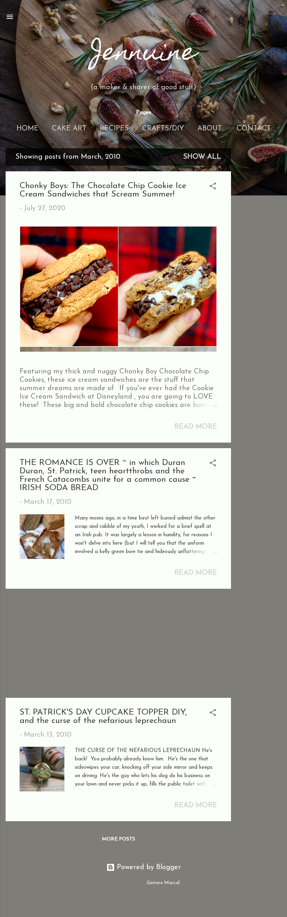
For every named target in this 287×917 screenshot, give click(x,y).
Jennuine (143, 54)
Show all (202, 156)
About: (210, 128)
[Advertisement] (259, 253)
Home (27, 128)
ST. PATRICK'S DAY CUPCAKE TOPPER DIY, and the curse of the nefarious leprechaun (103, 716)
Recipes (114, 128)
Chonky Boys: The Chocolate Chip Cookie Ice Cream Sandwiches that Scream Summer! (103, 190)
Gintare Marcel (163, 883)
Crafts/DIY (163, 128)
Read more (195, 426)
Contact (254, 128)
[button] (213, 187)
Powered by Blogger (148, 867)
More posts (118, 839)
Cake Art (69, 128)
